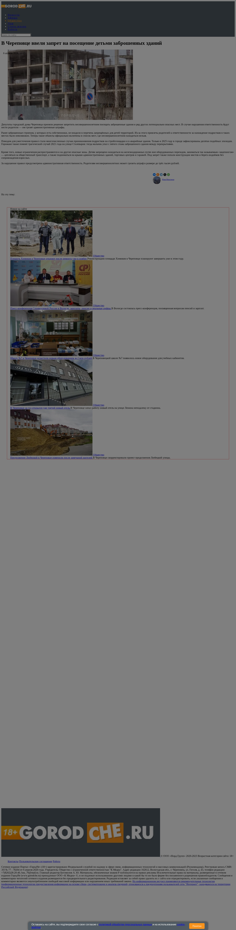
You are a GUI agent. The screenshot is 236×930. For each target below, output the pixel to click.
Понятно (196, 926)
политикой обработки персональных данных (125, 924)
